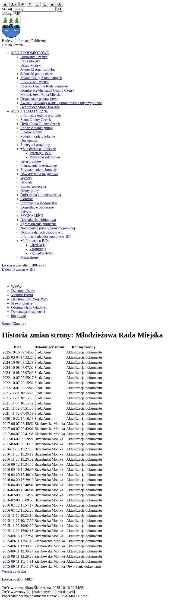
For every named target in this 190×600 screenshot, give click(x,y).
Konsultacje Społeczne (37, 207)
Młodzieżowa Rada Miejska (40, 94)
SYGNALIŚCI (31, 216)
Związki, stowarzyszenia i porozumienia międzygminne (61, 103)
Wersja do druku (14, 571)
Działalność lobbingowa (38, 220)
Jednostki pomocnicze (36, 74)
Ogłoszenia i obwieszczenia (40, 195)
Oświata (26, 182)
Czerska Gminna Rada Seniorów (44, 86)
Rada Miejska (30, 61)
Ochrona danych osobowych (41, 232)
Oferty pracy (29, 191)
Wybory (26, 178)
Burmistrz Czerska (34, 57)
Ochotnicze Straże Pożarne (40, 107)
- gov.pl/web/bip (42, 253)
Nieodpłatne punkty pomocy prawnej (47, 228)
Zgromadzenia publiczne (38, 224)
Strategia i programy (35, 145)
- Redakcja (37, 245)
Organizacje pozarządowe (39, 99)
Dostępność (29, 140)
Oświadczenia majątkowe (39, 174)
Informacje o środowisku (38, 203)
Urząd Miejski (30, 65)
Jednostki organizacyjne (37, 69)
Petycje (25, 211)
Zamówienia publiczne (39, 149)
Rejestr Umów (31, 161)
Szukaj (7, 9)
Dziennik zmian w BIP (18, 269)
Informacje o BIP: (35, 241)
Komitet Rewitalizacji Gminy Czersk (47, 90)
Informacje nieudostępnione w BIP (45, 236)
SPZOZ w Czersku (34, 82)
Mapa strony (29, 257)
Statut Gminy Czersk (35, 120)
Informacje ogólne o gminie (40, 115)
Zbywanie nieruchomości (38, 170)
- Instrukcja (38, 249)
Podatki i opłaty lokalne (37, 136)
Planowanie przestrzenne (38, 165)
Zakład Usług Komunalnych (41, 78)
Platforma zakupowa (45, 157)
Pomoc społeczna (33, 186)
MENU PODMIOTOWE (30, 53)
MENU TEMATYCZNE (29, 111)
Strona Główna (13, 324)
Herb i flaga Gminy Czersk (40, 124)
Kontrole (26, 199)
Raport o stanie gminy (36, 128)
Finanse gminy (31, 132)
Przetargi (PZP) (41, 153)
